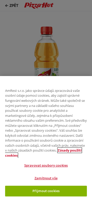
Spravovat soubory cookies (46, 165)
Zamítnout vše (45, 178)
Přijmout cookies (46, 191)
